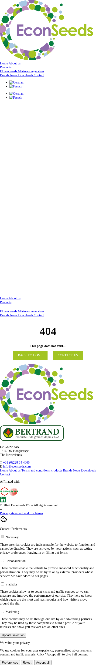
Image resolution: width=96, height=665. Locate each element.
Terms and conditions (36, 470)
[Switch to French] (15, 86)
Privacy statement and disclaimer (21, 513)
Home (4, 63)
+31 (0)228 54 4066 (16, 462)
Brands (5, 75)
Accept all (43, 662)
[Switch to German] (16, 82)
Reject (27, 662)
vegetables (37, 311)
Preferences (10, 662)
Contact (39, 75)
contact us (68, 355)
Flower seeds (9, 311)
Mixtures (24, 311)
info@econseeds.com (17, 466)
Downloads (26, 75)
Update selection (13, 635)
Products (5, 67)
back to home (30, 355)
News (14, 75)
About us (15, 63)
